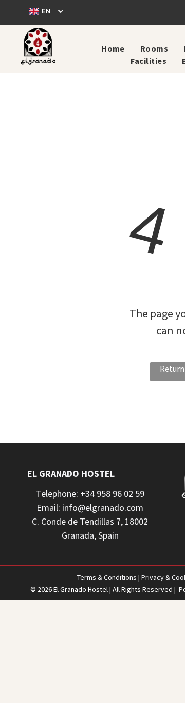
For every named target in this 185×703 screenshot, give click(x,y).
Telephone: (57, 493)
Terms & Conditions (107, 577)
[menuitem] (113, 48)
